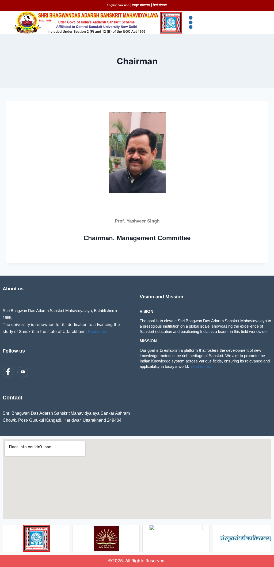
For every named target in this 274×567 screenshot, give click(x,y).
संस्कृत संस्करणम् (141, 5)
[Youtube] (22, 372)
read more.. (201, 366)
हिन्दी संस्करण (160, 5)
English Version (118, 5)
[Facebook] (8, 372)
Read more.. (98, 331)
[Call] (37, 372)
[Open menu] (191, 22)
